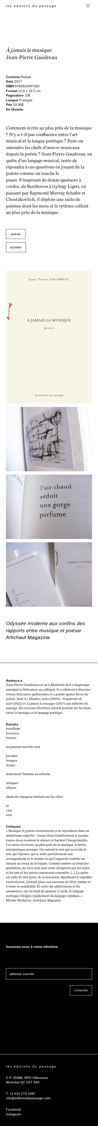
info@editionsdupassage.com (28, 1098)
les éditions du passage (31, 6)
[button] (87, 5)
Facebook (13, 1109)
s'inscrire (81, 990)
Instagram (13, 1114)
